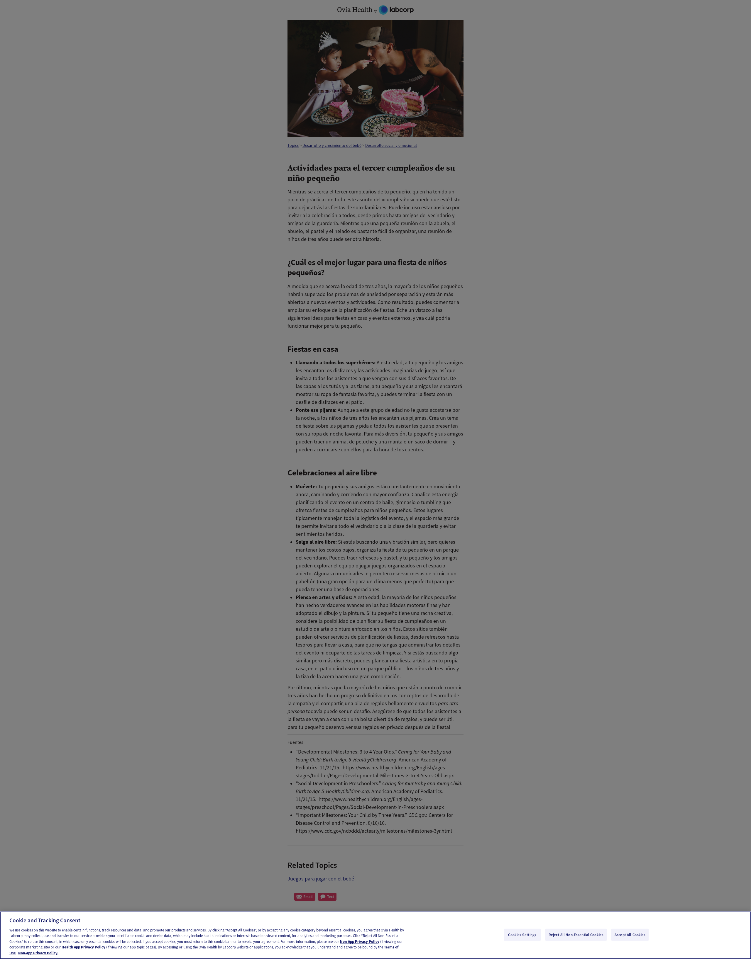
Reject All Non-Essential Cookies (576, 934)
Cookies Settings (522, 934)
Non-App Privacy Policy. (38, 953)
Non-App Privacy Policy (359, 941)
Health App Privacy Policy (83, 947)
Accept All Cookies (630, 934)
